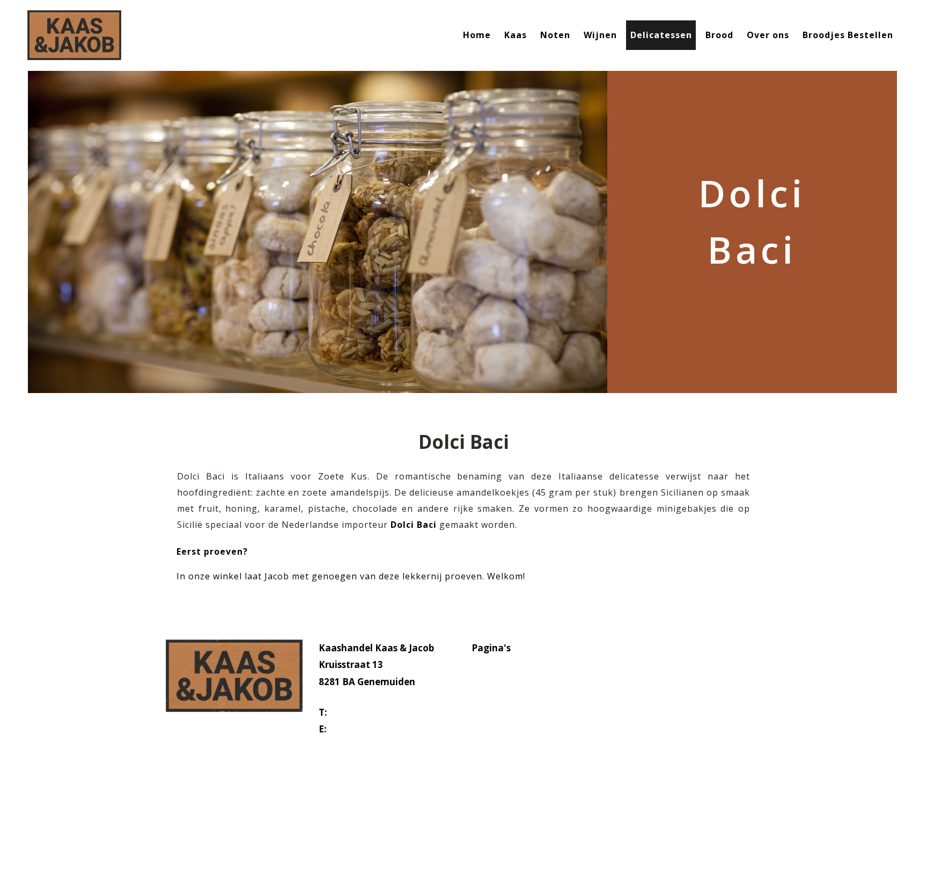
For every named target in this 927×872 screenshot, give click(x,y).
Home (477, 35)
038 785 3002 (358, 712)
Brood (719, 35)
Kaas (515, 35)
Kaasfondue (499, 749)
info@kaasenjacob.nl (377, 729)
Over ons (768, 35)
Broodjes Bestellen (848, 35)
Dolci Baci (414, 525)
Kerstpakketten (507, 783)
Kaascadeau (500, 766)
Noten (555, 35)
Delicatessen (661, 35)
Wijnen (600, 35)
